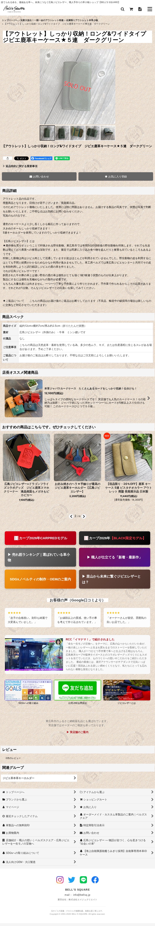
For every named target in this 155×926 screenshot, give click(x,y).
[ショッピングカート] (131, 9)
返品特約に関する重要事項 (21, 166)
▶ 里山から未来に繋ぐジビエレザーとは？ (111, 579)
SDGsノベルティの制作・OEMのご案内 (40, 579)
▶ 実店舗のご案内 (77, 732)
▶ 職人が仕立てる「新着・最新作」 (114, 557)
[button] (122, 9)
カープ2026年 (117, 538)
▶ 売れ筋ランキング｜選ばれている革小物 (39, 557)
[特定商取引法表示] (140, 9)
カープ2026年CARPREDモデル (43, 538)
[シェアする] (7, 158)
